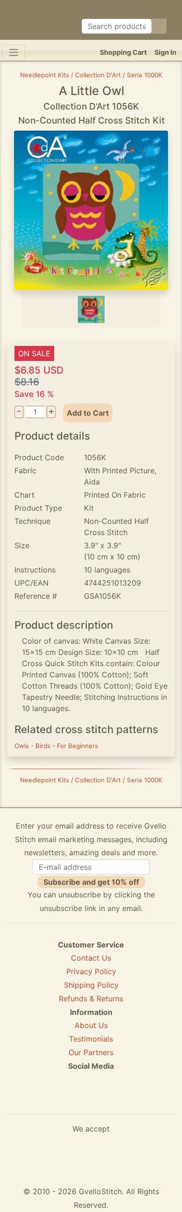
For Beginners (77, 745)
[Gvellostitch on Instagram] (123, 1100)
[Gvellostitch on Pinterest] (91, 1100)
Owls (22, 745)
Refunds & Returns (91, 998)
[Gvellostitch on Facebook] (59, 1100)
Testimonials (91, 1038)
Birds (43, 745)
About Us (91, 1025)
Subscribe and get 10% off (91, 882)
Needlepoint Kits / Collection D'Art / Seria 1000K (91, 75)
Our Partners (91, 1052)
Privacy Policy (91, 971)
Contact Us (91, 957)
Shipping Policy (91, 985)
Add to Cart (88, 413)
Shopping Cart (123, 52)
